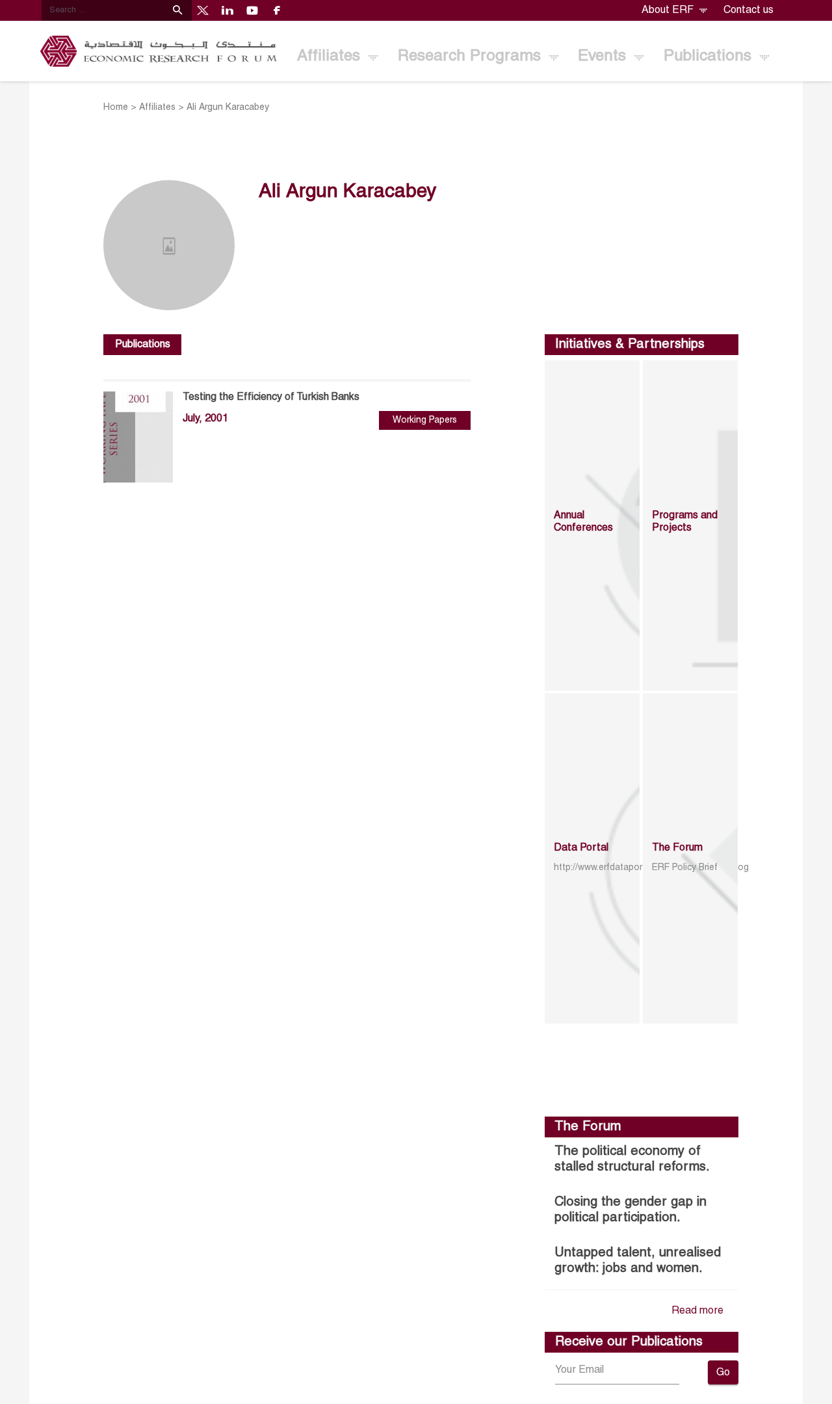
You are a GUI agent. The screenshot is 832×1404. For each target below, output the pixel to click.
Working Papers (425, 420)
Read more (697, 1311)
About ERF (669, 10)
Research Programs (471, 56)
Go (723, 1372)
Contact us (748, 10)
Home (115, 107)
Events (604, 56)
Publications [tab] (142, 344)
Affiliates (331, 56)
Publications (710, 56)
